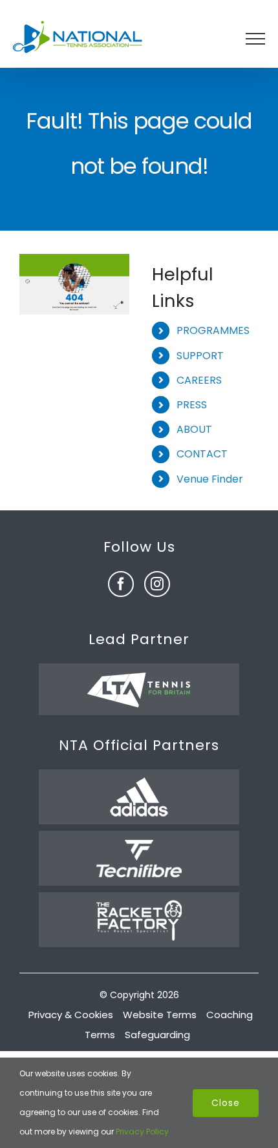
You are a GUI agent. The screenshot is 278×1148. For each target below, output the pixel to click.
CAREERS (199, 380)
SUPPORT (200, 355)
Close (225, 1102)
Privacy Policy (142, 1131)
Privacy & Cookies (70, 1014)
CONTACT (202, 453)
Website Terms (160, 1014)
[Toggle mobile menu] (255, 38)
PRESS (191, 404)
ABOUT (194, 429)
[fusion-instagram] (157, 584)
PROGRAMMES (213, 330)
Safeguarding (157, 1034)
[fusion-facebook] (121, 584)
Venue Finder (209, 479)
